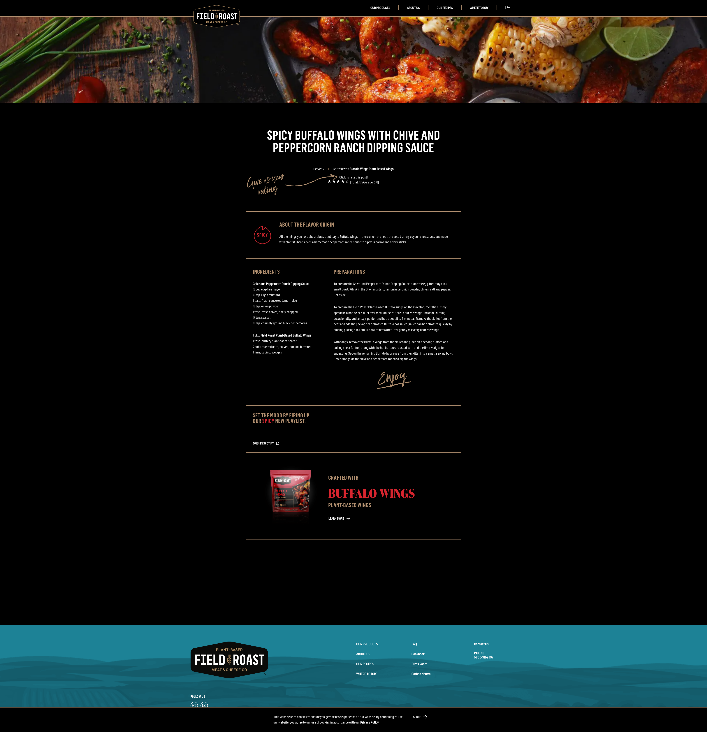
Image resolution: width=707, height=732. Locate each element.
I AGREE (416, 717)
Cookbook (418, 654)
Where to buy (479, 8)
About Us (413, 8)
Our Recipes (445, 8)
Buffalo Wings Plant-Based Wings (372, 169)
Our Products (380, 8)
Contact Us (481, 644)
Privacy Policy (369, 722)
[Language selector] (509, 12)
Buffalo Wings (371, 492)
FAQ (414, 644)
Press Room (419, 664)
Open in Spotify (263, 443)
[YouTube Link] (204, 706)
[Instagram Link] (194, 706)
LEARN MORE (336, 518)
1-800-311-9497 (483, 657)
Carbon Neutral (421, 674)
